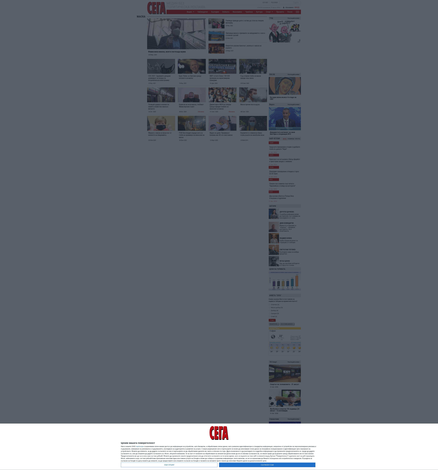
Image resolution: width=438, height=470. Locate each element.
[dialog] (219, 447)
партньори (140, 446)
